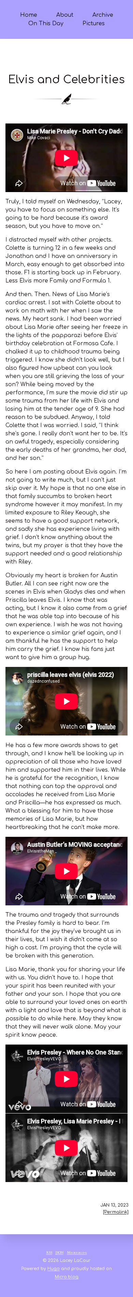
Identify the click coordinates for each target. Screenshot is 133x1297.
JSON (59, 1253)
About (64, 15)
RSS (49, 1253)
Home (28, 15)
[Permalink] (116, 1211)
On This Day (45, 23)
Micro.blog (77, 1253)
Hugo (53, 1268)
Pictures (94, 23)
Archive (102, 15)
